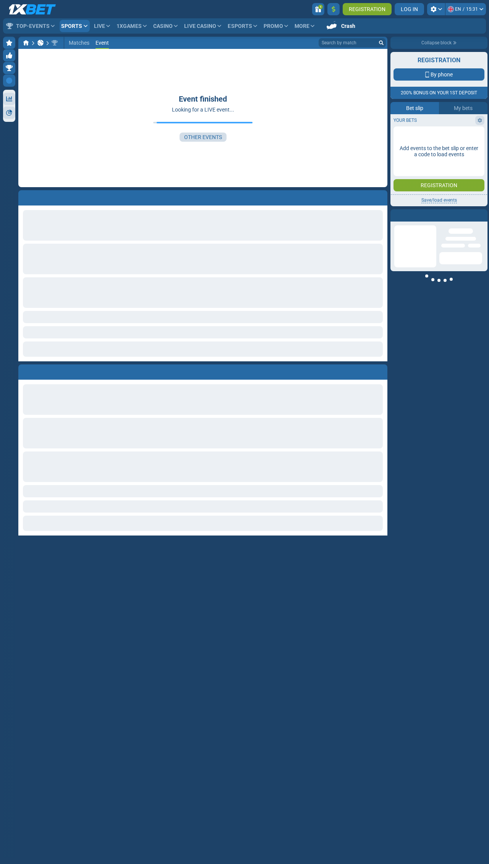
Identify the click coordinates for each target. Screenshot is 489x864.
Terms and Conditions (442, 136)
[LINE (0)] (26, 43)
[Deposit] (333, 9)
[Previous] (24, 370)
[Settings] (436, 9)
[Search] (381, 42)
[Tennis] (40, 43)
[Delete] (379, 370)
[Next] (42, 370)
